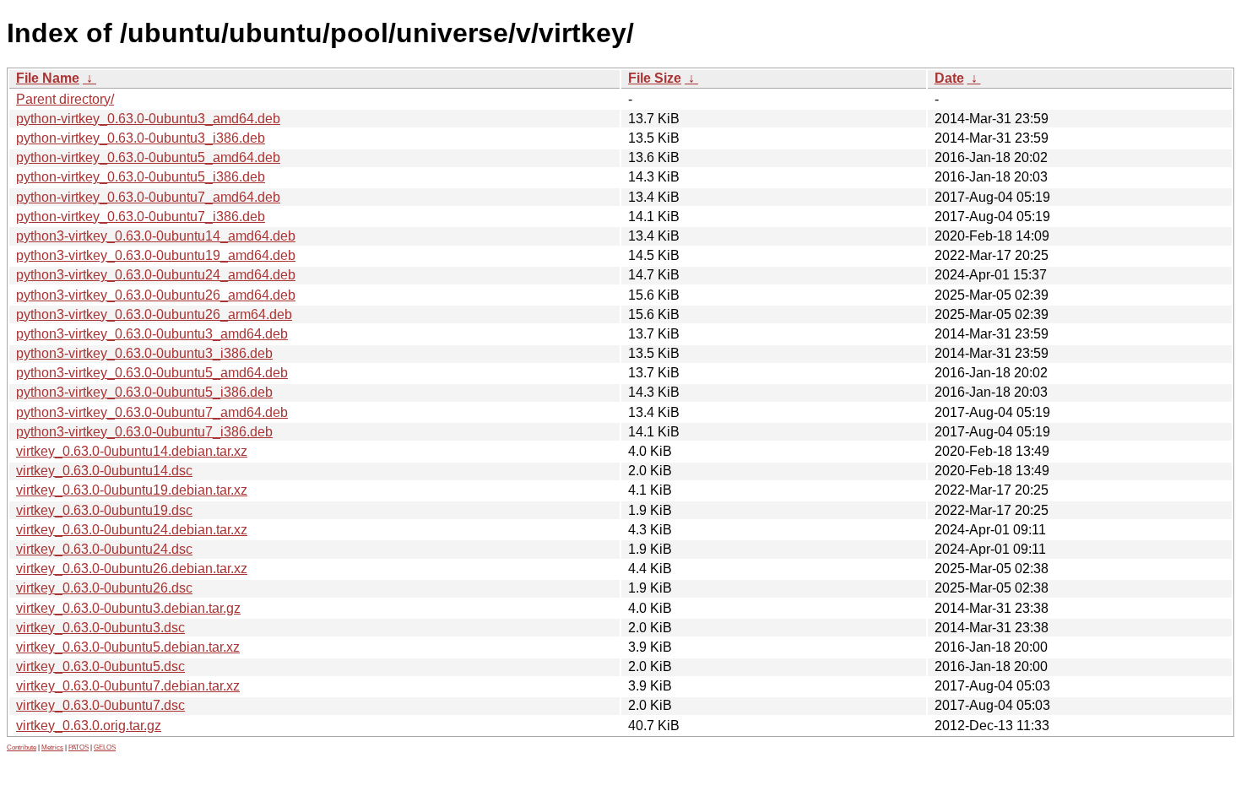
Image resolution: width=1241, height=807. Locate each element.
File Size (654, 78)
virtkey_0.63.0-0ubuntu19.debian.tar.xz (131, 490)
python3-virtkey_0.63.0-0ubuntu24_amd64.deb (155, 275)
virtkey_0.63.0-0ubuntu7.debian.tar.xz (128, 686)
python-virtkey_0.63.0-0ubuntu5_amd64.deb (148, 157)
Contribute (21, 747)
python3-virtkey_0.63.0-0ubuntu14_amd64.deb (155, 236)
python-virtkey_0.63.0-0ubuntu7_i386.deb (140, 216)
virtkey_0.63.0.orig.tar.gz (88, 725)
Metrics (52, 747)
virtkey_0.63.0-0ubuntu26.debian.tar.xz (131, 568)
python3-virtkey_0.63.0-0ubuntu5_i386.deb (144, 392)
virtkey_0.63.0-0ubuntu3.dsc (100, 627)
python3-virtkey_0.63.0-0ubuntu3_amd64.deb (152, 334)
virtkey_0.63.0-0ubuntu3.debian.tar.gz (128, 608)
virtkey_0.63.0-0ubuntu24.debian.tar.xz (131, 530)
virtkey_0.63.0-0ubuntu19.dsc (104, 510)
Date (949, 78)
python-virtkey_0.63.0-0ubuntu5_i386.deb (140, 177)
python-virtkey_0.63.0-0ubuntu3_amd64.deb (148, 118)
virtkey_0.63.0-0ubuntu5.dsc (100, 666)
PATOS (78, 747)
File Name (47, 78)
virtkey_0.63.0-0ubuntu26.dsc (104, 588)
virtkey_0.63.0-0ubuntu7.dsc (100, 705)
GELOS (105, 747)
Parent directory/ (65, 99)
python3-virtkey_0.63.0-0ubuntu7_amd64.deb (152, 412)
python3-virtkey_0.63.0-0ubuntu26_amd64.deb (155, 295)
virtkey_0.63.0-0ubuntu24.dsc (104, 549)
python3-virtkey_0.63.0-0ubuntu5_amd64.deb (152, 373)
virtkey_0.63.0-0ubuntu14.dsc (104, 470)
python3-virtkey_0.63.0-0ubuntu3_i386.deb (144, 353)
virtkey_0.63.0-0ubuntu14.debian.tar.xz (131, 451)
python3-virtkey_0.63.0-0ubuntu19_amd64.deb (155, 255)
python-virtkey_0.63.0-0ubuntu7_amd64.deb (148, 197)
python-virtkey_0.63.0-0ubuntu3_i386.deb (140, 138)
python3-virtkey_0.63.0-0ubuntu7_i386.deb (144, 432)
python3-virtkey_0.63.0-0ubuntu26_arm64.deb (154, 314)
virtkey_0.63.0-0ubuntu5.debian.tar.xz (128, 647)
